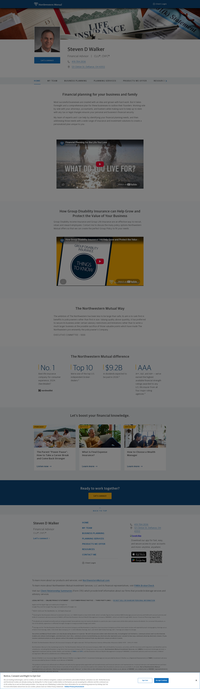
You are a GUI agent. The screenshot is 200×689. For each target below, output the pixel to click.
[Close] (196, 680)
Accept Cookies (161, 680)
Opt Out (145, 680)
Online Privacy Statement (74, 686)
